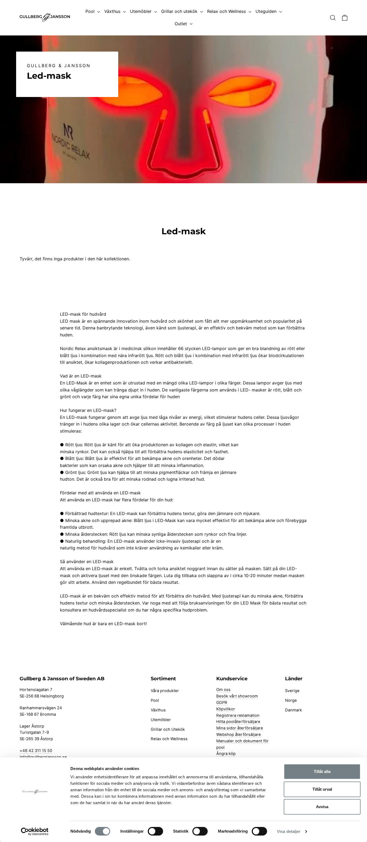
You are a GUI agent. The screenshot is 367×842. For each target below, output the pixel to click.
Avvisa (322, 806)
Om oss (223, 689)
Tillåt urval (322, 789)
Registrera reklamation (238, 715)
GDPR (221, 702)
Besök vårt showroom (237, 696)
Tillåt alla (322, 771)
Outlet (181, 23)
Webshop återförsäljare (238, 734)
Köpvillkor (225, 709)
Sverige (292, 690)
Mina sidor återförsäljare (239, 728)
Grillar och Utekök (168, 729)
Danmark (293, 710)
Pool (90, 11)
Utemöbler (141, 11)
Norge (291, 700)
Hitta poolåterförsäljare (238, 721)
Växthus (113, 11)
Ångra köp (226, 753)
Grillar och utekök (180, 11)
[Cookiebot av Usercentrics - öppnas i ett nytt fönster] (34, 831)
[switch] (155, 831)
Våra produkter (165, 690)
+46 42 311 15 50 (36, 750)
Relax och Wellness (227, 11)
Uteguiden (267, 11)
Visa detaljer (288, 831)
